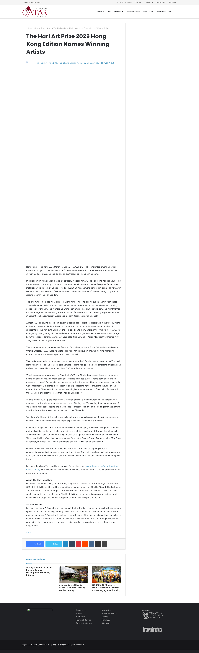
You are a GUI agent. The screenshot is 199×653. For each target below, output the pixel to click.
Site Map (172, 2)
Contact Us (161, 2)
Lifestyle (147, 12)
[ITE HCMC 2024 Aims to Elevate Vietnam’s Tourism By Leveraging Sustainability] (106, 574)
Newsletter (106, 610)
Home (30, 28)
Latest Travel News (43, 28)
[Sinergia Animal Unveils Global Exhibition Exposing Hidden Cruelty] (73, 574)
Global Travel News (124, 2)
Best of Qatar (163, 12)
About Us (80, 616)
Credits (105, 616)
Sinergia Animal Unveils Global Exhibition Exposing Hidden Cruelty (72, 588)
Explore (117, 12)
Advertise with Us (109, 613)
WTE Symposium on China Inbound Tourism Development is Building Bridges (39, 571)
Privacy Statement (84, 623)
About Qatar (103, 12)
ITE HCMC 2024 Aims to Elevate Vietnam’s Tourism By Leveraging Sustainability (106, 588)
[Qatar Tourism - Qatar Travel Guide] (35, 11)
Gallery (148, 2)
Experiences (132, 12)
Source (29, 532)
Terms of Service (83, 620)
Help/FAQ (106, 620)
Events (138, 2)
